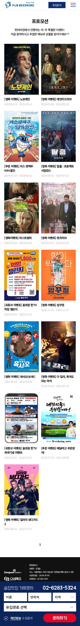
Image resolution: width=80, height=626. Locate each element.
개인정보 (15, 618)
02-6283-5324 (59, 587)
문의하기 (60, 618)
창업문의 (56, 5)
